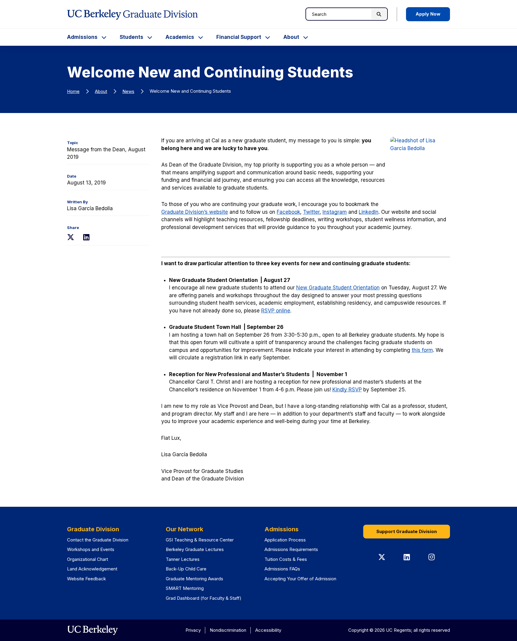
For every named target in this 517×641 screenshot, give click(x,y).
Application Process (285, 540)
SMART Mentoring (185, 588)
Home (73, 91)
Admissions (82, 37)
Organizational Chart (87, 559)
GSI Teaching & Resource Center (200, 540)
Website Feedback (86, 579)
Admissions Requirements (291, 549)
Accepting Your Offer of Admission (300, 579)
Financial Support (238, 37)
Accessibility (268, 630)
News (128, 91)
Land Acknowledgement (92, 569)
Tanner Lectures (183, 559)
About (291, 37)
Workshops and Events (90, 549)
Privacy (193, 630)
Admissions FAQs (282, 569)
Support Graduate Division (406, 531)
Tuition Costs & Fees (285, 559)
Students (131, 37)
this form (422, 350)
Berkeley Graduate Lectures (195, 549)
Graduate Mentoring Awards (194, 579)
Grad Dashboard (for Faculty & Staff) (203, 598)
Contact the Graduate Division (97, 540)
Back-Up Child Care (186, 569)
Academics (179, 37)
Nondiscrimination (228, 630)
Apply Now (428, 14)
